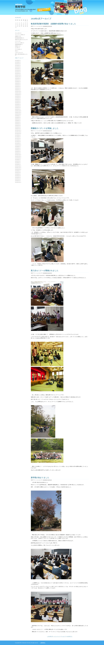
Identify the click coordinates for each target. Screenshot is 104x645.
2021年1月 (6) (18, 73)
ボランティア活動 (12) (19, 42)
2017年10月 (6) (18, 133)
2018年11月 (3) (18, 112)
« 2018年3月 (50, 636)
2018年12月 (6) (18, 110)
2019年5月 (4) (18, 102)
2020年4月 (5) (18, 84)
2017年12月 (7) (18, 130)
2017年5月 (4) (18, 141)
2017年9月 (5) (18, 135)
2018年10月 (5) (18, 113)
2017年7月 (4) (18, 138)
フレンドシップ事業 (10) (20, 34)
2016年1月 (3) (18, 152)
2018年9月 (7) (18, 115)
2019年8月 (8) (18, 97)
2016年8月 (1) (18, 146)
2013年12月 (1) (18, 182)
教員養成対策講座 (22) (19, 37)
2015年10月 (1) (18, 157)
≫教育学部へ (43, 642)
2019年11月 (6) (18, 92)
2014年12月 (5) (18, 165)
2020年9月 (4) (18, 78)
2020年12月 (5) (18, 74)
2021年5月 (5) (18, 66)
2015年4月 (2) (18, 164)
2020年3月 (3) (18, 86)
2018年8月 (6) (18, 117)
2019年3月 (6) (18, 105)
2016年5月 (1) (18, 149)
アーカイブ (63, 636)
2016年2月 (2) (18, 151)
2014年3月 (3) (18, 178)
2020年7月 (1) (18, 79)
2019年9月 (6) (18, 96)
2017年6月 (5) (18, 139)
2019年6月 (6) (18, 100)
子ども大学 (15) (18, 32)
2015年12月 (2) (18, 154)
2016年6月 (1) (18, 148)
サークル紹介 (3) (18, 49)
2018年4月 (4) (18, 123)
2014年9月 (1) (18, 170)
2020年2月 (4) (18, 87)
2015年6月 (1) (18, 162)
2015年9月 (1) (18, 159)
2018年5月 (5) (18, 122)
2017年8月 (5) (18, 136)
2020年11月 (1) (18, 76)
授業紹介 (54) (17, 45)
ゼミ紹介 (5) (17, 47)
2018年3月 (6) (18, 125)
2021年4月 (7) (18, 68)
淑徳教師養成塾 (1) (19, 44)
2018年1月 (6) (18, 128)
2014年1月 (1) (18, 180)
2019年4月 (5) (18, 104)
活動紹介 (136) (18, 36)
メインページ (57, 636)
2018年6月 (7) (18, 120)
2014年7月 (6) (18, 172)
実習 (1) (16, 50)
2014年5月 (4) (18, 175)
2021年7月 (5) (18, 63)
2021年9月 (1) (18, 60)
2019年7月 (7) (18, 99)
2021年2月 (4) (18, 71)
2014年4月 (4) (18, 177)
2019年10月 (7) (18, 94)
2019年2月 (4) (18, 107)
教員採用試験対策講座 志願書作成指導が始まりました (53, 24)
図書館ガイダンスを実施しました (44, 128)
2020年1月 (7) (18, 89)
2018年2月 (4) (18, 126)
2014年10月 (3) (18, 169)
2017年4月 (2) (18, 143)
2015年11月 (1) (18, 156)
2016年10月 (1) (18, 144)
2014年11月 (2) (18, 167)
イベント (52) (17, 41)
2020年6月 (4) (18, 81)
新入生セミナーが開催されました (44, 271)
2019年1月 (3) (18, 109)
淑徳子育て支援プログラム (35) (21, 39)
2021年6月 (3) (18, 65)
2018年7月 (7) (18, 118)
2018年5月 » (69, 636)
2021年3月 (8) (18, 70)
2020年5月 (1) (18, 83)
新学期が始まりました (40, 478)
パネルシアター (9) (19, 52)
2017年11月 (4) (18, 131)
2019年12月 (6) (18, 91)
